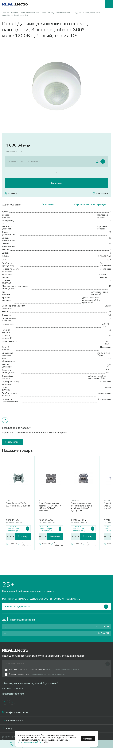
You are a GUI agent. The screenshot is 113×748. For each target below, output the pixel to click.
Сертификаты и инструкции (90, 204)
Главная (5, 13)
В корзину (56, 183)
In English (103, 633)
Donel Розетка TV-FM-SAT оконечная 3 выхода (18, 504)
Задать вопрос (12, 442)
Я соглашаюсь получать (37, 674)
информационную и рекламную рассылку (47, 674)
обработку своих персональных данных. (62, 669)
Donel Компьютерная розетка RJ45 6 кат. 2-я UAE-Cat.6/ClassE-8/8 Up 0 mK (82, 507)
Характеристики (11, 204)
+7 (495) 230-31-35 (12, 688)
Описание (47, 204)
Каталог (14, 13)
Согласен (87, 739)
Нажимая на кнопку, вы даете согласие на (44, 669)
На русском (102, 626)
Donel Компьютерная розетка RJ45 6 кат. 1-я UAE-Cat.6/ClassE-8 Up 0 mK (50, 507)
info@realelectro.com (13, 693)
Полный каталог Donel (30, 13)
